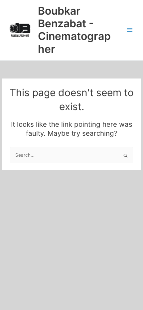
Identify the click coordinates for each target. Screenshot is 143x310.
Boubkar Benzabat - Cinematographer (74, 30)
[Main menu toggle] (130, 30)
